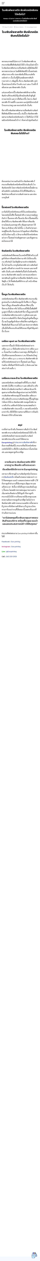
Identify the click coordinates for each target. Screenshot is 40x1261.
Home (5, 18)
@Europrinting (11, 551)
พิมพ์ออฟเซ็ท (9, 477)
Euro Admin (19, 27)
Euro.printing (16, 546)
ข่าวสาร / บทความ (15, 18)
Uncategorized (32, 27)
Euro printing (15, 541)
